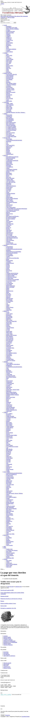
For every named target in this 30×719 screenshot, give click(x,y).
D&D (7, 46)
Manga (7, 64)
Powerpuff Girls (9, 339)
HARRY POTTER (10, 31)
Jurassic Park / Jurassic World (12, 389)
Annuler (2, 715)
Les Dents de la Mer (10, 375)
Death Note (8, 184)
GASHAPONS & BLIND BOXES (14, 140)
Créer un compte (10, 17)
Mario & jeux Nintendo (11, 508)
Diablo (7, 488)
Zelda (7, 532)
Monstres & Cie (9, 291)
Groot (7, 439)
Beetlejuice (8, 370)
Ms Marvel (8, 451)
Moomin (8, 150)
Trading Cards (9, 549)
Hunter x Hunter (9, 201)
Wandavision (9, 466)
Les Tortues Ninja (10, 347)
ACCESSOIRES (10, 120)
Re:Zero (8, 228)
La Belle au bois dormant (11, 274)
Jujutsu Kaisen (9, 204)
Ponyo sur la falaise (10, 132)
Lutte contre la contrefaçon (9, 655)
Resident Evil (9, 521)
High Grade (8, 106)
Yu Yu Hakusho (9, 242)
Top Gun (8, 403)
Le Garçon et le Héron (11, 130)
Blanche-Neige (9, 260)
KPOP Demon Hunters (11, 392)
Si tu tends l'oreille (10, 135)
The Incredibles (9, 301)
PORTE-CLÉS (9, 164)
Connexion (3, 17)
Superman (8, 459)
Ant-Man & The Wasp (11, 417)
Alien (7, 368)
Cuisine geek (9, 563)
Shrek (7, 401)
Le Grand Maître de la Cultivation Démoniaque (16, 208)
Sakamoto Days (9, 232)
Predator (8, 396)
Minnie (7, 288)
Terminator (8, 402)
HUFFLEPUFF (9, 77)
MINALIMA (9, 101)
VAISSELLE (9, 116)
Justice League (9, 445)
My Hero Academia (10, 218)
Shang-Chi (8, 453)
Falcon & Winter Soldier (11, 435)
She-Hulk (8, 454)
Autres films (9, 309)
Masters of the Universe (11, 335)
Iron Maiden (9, 537)
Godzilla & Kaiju (10, 383)
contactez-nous (18, 586)
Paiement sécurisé (7, 638)
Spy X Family (9, 235)
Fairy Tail (8, 191)
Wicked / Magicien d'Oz (11, 409)
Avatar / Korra (9, 313)
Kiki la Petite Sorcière (11, 122)
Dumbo (7, 264)
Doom (7, 489)
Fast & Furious (9, 380)
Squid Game (9, 342)
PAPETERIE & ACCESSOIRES (13, 251)
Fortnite (8, 498)
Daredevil (8, 428)
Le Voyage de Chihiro (11, 126)
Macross (8, 212)
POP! (7, 54)
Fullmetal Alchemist (10, 193)
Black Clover (9, 174)
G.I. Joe (8, 330)
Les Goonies (9, 384)
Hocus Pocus (9, 270)
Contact (2, 3)
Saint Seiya (8, 231)
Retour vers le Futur (10, 397)
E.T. (7, 379)
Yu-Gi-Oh (8, 531)
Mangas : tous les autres (11, 244)
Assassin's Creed (10, 478)
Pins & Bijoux (9, 87)
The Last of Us (9, 526)
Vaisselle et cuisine (10, 89)
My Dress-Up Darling (11, 217)
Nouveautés (6, 653)
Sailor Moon (9, 230)
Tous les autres (9, 545)
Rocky (7, 399)
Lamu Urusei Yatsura (10, 207)
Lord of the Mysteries (11, 211)
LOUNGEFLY (9, 246)
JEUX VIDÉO (9, 42)
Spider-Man (8, 456)
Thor (7, 463)
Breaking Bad (9, 317)
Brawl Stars (8, 483)
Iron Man (8, 444)
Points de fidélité (7, 637)
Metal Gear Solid (10, 511)
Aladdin (8, 256)
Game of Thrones (10, 327)
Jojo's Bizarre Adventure (11, 202)
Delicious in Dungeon (11, 185)
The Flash (8, 460)
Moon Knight (9, 450)
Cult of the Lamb (10, 484)
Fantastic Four (9, 436)
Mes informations (10, 16)
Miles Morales (9, 449)
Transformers (9, 355)
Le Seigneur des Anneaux (12, 550)
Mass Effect (8, 509)
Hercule (8, 269)
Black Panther (9, 423)
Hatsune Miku (9, 197)
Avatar (7, 369)
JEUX (7, 48)
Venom (7, 465)
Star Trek (8, 344)
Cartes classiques (10, 555)
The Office (8, 351)
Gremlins (8, 385)
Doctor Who (9, 322)
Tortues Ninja (9, 404)
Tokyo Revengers (10, 240)
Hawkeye (8, 441)
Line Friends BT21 (10, 145)
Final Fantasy (9, 496)
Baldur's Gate (9, 480)
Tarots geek (8, 566)
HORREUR (9, 365)
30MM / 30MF (9, 103)
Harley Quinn (9, 440)
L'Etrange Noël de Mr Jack (12, 273)
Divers (7, 431)
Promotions (5, 652)
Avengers (8, 420)
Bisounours (8, 141)
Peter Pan (8, 293)
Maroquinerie (9, 94)
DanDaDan (8, 183)
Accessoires (8, 111)
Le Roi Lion (9, 282)
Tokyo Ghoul (9, 239)
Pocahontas (8, 294)
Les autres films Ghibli (11, 136)
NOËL (7, 80)
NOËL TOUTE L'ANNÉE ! (12, 29)
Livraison (5, 636)
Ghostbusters (9, 382)
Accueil (5, 25)
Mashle (7, 215)
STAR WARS (9, 363)
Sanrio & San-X (9, 154)
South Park (8, 346)
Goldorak (8, 194)
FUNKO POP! (9, 159)
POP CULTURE (10, 32)
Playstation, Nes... (10, 518)
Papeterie (8, 96)
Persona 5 (8, 517)
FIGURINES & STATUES (12, 156)
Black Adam (9, 422)
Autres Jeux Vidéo (10, 534)
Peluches (8, 93)
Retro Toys (8, 68)
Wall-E (7, 306)
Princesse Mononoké (10, 125)
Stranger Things (9, 345)
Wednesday (8, 358)
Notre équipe (6, 664)
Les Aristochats (9, 283)
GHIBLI (8, 41)
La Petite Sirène (9, 278)
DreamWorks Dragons (11, 377)
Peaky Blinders (9, 336)
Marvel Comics (9, 65)
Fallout (7, 494)
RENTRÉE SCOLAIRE (11, 27)
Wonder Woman (9, 469)
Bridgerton (8, 318)
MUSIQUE (8, 45)
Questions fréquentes (8, 644)
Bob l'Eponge (9, 316)
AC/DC (8, 536)
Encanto (8, 265)
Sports (7, 70)
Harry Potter (9, 61)
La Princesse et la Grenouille (12, 279)
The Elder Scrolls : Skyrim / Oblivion (14, 493)
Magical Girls (9, 146)
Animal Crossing (10, 477)
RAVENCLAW (9, 78)
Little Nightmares (10, 507)
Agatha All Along (10, 416)
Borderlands (9, 482)
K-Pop (7, 539)
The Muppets (9, 350)
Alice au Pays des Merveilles (12, 258)
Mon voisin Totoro (10, 123)
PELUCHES (9, 117)
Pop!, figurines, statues (11, 83)
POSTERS (8, 165)
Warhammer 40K (10, 558)
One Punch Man (9, 223)
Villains (7, 304)
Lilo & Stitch (9, 284)
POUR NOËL (9, 254)
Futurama (8, 326)
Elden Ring (8, 492)
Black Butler (9, 173)
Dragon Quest (9, 490)
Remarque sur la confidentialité (10, 642)
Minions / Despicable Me (11, 393)
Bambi (7, 259)
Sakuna (7, 522)
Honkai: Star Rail (10, 502)
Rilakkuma (8, 153)
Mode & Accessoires (10, 92)
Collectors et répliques (11, 84)
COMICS (8, 36)
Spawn (7, 455)
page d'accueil (10, 586)
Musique (8, 66)
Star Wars (8, 72)
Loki (7, 447)
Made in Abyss (9, 213)
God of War (8, 501)
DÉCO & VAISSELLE (11, 474)
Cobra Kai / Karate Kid (11, 321)
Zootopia (8, 308)
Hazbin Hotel (9, 331)
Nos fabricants (6, 654)
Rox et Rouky (9, 299)
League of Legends (10, 506)
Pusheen (8, 151)
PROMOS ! (8, 26)
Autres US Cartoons (10, 360)
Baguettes (8, 82)
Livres (7, 99)
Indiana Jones (9, 387)
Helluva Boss (9, 332)
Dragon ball (8, 188)
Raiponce (8, 297)
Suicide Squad (9, 458)
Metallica (8, 540)
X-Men (7, 470)
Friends (7, 325)
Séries (7, 69)
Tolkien (7, 561)
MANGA (8, 44)
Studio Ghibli (9, 565)
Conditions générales (8, 639)
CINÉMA (8, 35)
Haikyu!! (8, 196)
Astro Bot (8, 479)
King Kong (8, 390)
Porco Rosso (9, 134)
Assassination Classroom (11, 169)
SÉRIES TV (9, 37)
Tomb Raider (9, 528)
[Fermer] (4, 21)
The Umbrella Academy (11, 353)
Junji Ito (8, 203)
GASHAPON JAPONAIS (12, 160)
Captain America (10, 426)
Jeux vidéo (8, 63)
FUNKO (8, 30)
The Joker (8, 461)
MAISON (8, 250)
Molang (8, 149)
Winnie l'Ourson (9, 307)
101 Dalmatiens (9, 255)
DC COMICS (9, 413)
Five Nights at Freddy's (11, 497)
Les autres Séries (10, 359)
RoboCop (8, 398)
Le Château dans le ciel (11, 129)
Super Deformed (9, 104)
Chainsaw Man (9, 179)
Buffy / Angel (9, 320)
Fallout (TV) (9, 323)
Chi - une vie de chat (10, 182)
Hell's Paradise (9, 199)
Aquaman (8, 418)
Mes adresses (17, 16)
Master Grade (9, 107)
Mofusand (8, 147)
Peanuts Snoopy (9, 337)
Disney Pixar (9, 60)
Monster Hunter (9, 515)
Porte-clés (8, 97)
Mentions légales (7, 643)
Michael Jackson (9, 541)
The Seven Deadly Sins (11, 236)
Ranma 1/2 (8, 227)
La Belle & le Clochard (11, 277)
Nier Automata (9, 221)
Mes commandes (24, 16)
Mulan (7, 292)
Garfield (8, 328)
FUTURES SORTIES (11, 49)
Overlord (8, 226)
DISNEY (8, 34)
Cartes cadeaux (9, 51)
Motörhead (8, 542)
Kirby (7, 144)
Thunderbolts (9, 464)
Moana (7, 289)
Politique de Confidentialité (9, 641)
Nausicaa (8, 131)
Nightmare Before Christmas (12, 394)
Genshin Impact (9, 499)
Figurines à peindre (10, 552)
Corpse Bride (9, 374)
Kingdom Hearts (9, 503)
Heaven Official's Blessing (12, 198)
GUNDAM (8, 39)
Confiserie (8, 85)
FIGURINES (9, 121)
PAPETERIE (9, 115)
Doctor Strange (9, 432)
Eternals (8, 434)
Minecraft (8, 512)
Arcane (7, 312)
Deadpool (8, 430)
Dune (7, 378)
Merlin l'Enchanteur (10, 285)
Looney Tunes (9, 334)
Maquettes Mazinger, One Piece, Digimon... (15, 112)
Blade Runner (9, 372)
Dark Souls (8, 487)
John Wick (8, 388)
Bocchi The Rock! (10, 178)
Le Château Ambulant (11, 127)
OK (15, 22)
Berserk (8, 172)
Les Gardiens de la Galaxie (12, 446)
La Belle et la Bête (10, 275)
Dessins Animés (9, 59)
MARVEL (8, 415)
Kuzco (7, 272)
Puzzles (7, 556)
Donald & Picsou (10, 263)
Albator (7, 168)
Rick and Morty (9, 340)
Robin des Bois (9, 298)
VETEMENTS (9, 166)
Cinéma (8, 56)
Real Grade (8, 110)
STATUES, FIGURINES (11, 253)
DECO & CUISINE (10, 158)
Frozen (7, 268)
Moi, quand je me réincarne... (12, 216)
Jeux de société (9, 98)
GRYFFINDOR (9, 75)
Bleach (7, 175)
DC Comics (8, 58)
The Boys (8, 349)
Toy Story (8, 302)
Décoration (8, 91)
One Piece (8, 222)
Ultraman (8, 241)
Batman (8, 421)
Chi (7, 142)
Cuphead (8, 485)
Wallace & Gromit (10, 408)
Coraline (8, 373)
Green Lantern (9, 437)
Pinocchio (8, 296)
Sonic (7, 525)
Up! (7, 303)
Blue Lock (8, 177)
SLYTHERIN (9, 79)
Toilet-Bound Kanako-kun (12, 237)
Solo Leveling (9, 234)
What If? (8, 468)
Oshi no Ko (8, 225)
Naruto (7, 220)
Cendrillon (8, 261)
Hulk (7, 442)
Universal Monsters (10, 407)
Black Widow (9, 425)
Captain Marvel (9, 427)
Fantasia (8, 266)
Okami (7, 516)
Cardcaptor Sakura (10, 180)
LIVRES (8, 50)
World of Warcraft (10, 530)
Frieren (7, 192)
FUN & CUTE (9, 40)
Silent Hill (8, 523)
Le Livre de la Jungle (10, 280)
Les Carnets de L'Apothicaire (12, 210)
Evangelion (8, 189)
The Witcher (9, 354)
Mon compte (3, 16)
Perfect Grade (9, 108)
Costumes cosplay (10, 88)
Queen (7, 544)
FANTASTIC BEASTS (11, 74)
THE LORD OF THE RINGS (13, 364)
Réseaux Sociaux (7, 668)
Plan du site (5, 665)
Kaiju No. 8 (8, 206)
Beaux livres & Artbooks (11, 564)
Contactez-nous (6, 666)
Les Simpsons (9, 341)
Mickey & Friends (10, 287)
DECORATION (9, 118)
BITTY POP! (9, 55)
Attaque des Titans (10, 170)
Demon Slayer (9, 187)
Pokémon (8, 520)
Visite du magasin (7, 663)
